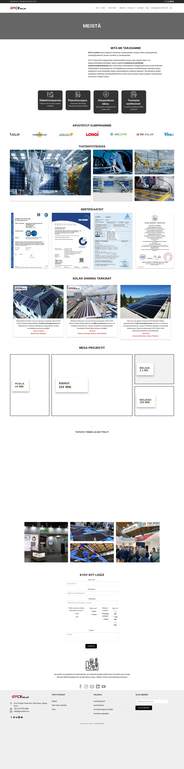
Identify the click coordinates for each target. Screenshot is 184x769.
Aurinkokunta (99, 705)
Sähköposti (91, 589)
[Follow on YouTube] (173, 1)
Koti (97, 8)
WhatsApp (91, 599)
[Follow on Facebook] (164, 1)
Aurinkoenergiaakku (101, 713)
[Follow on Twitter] (14, 717)
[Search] (171, 8)
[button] (4, 728)
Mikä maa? (93, 608)
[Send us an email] (169, 1)
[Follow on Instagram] (166, 1)
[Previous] (16, 135)
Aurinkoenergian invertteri (103, 709)
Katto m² (115, 608)
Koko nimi (91, 580)
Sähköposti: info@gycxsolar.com (23, 1)
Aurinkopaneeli (99, 701)
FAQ (147, 8)
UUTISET (140, 8)
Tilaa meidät (144, 708)
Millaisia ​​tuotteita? (105, 609)
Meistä (122, 8)
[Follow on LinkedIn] (171, 1)
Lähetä (91, 646)
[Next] (168, 135)
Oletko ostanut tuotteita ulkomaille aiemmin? (76, 609)
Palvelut (131, 8)
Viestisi (91, 630)
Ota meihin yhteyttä (159, 8)
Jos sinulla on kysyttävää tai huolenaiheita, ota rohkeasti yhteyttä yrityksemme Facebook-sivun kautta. (92, 674)
